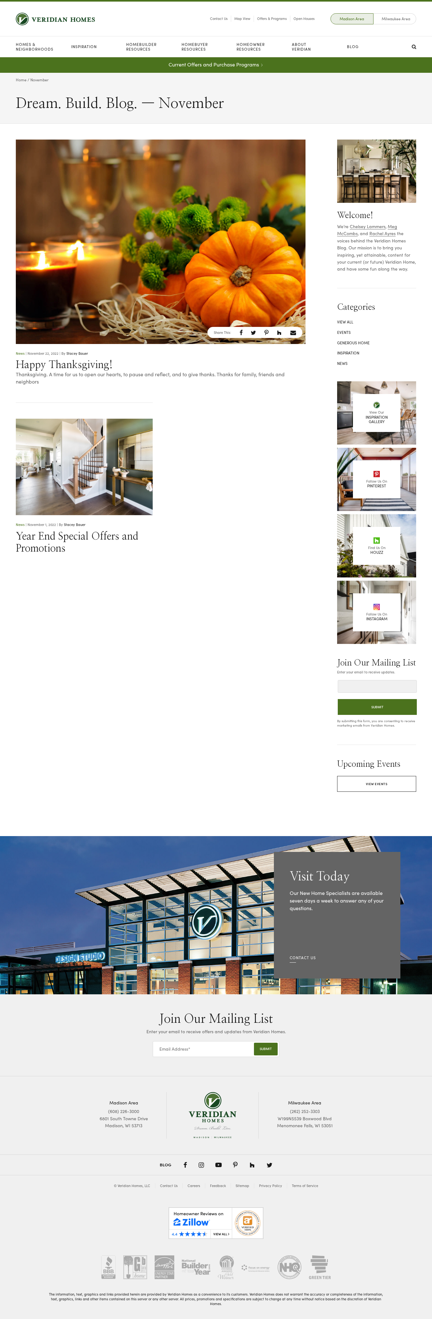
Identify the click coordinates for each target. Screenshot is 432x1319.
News (20, 353)
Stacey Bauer (77, 353)
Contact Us (219, 18)
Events (344, 332)
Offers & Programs (272, 18)
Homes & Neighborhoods (34, 46)
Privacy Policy (270, 1185)
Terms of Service (305, 1185)
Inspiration (84, 46)
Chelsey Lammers (368, 226)
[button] (241, 332)
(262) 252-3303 (305, 1111)
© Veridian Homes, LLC (132, 1185)
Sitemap (242, 1185)
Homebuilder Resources (141, 46)
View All (345, 321)
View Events (377, 784)
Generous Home (353, 342)
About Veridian (301, 46)
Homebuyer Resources (195, 46)
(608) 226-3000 (123, 1111)
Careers (194, 1185)
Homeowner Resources (251, 46)
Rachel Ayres (382, 233)
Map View (242, 18)
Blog (353, 46)
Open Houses (304, 18)
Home (21, 79)
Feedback (218, 1185)
